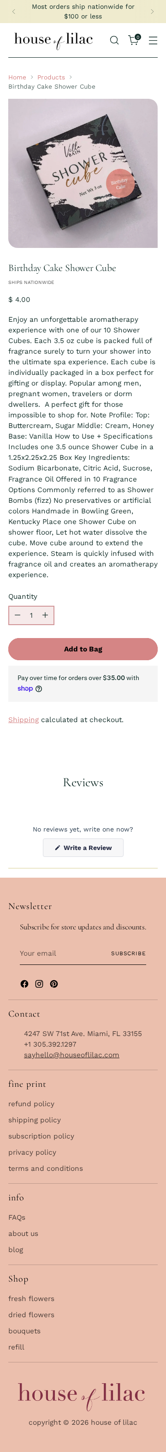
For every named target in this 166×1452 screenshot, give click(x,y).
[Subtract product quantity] (17, 615)
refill (16, 1347)
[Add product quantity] (45, 615)
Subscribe (128, 953)
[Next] (152, 11)
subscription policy (41, 1136)
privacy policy (32, 1152)
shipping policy (34, 1120)
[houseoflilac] (54, 40)
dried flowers (31, 1315)
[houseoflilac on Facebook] (25, 985)
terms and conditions (45, 1168)
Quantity (22, 596)
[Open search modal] (114, 40)
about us (23, 1233)
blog (15, 1250)
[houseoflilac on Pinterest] (54, 985)
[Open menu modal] (153, 40)
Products (51, 77)
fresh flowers (31, 1299)
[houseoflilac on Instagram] (40, 985)
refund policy (31, 1104)
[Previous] (14, 11)
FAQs (16, 1217)
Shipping (23, 720)
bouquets (24, 1331)
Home (17, 77)
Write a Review (93, 850)
